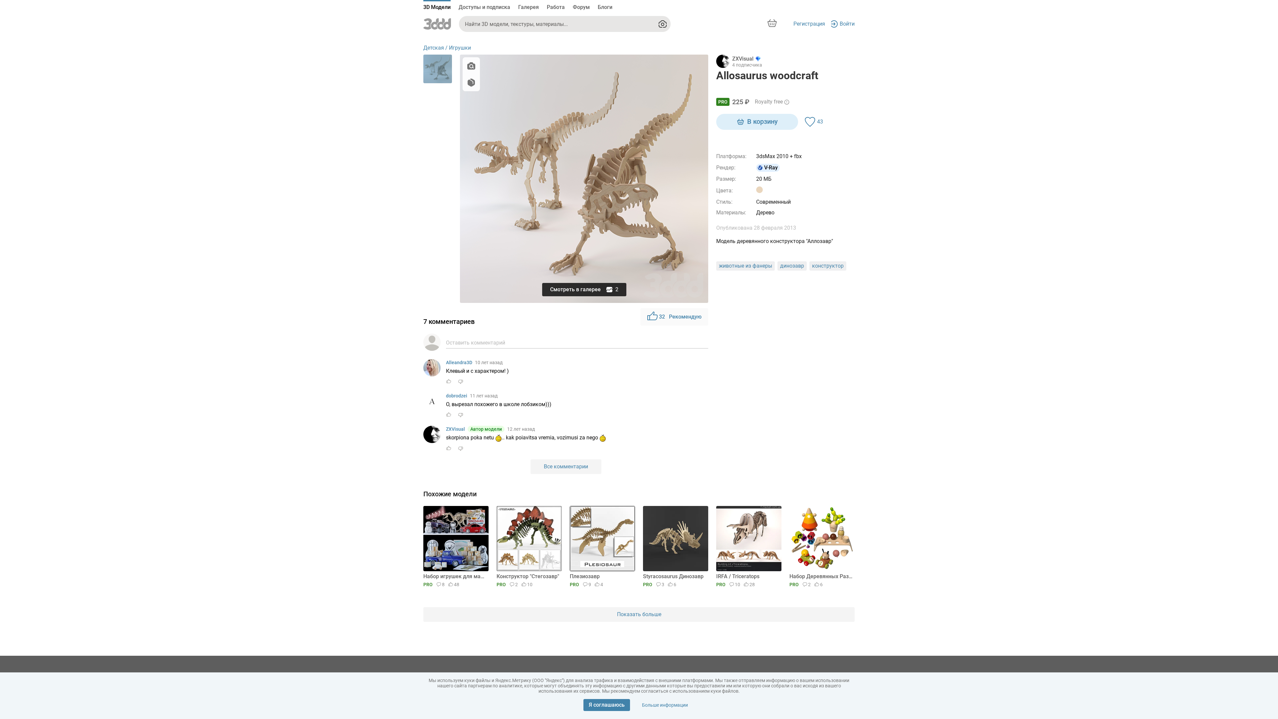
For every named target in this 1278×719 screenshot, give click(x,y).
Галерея (528, 7)
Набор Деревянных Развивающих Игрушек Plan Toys (820, 576)
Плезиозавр (585, 576)
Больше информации (665, 705)
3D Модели (437, 7)
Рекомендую (680, 317)
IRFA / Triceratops (737, 576)
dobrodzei (456, 395)
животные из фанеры (745, 266)
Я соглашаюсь (607, 705)
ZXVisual (455, 429)
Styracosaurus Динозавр (673, 576)
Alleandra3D (459, 362)
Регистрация (809, 24)
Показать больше (639, 614)
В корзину (762, 121)
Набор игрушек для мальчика (454, 576)
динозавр (792, 266)
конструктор (828, 266)
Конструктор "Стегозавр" (528, 576)
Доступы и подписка (484, 7)
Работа (556, 7)
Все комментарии (566, 466)
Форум (581, 7)
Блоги (605, 7)
